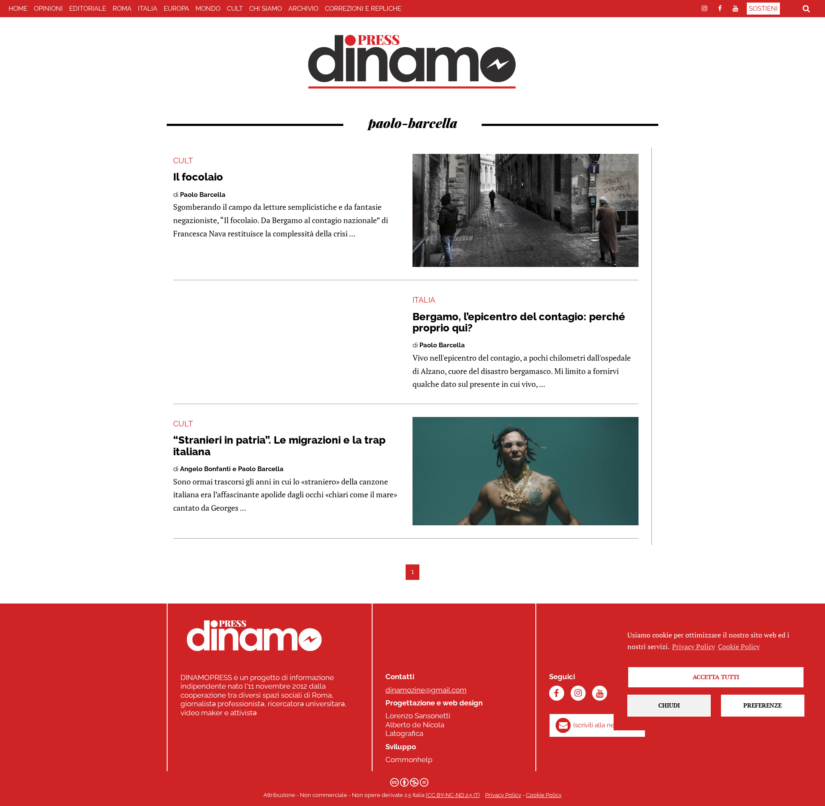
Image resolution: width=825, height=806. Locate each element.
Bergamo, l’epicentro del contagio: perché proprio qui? (518, 322)
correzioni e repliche (363, 8)
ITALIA (147, 8)
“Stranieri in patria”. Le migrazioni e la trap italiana (279, 445)
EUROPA (176, 8)
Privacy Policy (503, 795)
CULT (235, 8)
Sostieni (763, 8)
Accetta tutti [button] (716, 677)
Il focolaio (198, 177)
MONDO (208, 8)
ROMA (122, 8)
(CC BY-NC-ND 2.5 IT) (453, 795)
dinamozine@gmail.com (426, 690)
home (18, 8)
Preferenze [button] (762, 705)
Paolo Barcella (203, 195)
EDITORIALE (87, 8)
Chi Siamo (265, 8)
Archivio (303, 8)
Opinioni (48, 8)
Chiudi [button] (669, 705)
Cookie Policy (544, 795)
